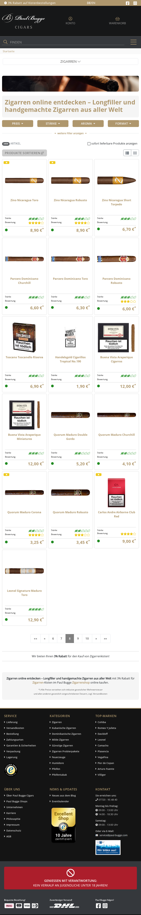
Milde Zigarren (60, 739)
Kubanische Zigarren (64, 728)
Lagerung (11, 757)
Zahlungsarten (14, 739)
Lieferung (12, 722)
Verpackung (13, 751)
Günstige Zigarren (62, 745)
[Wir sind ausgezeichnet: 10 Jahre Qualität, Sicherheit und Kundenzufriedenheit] (64, 826)
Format (121, 123)
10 (87, 638)
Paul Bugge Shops (16, 801)
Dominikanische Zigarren (66, 733)
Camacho (103, 745)
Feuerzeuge (58, 757)
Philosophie (13, 818)
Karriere (11, 813)
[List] (127, 152)
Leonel (102, 739)
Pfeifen (56, 768)
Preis (16, 123)
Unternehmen (14, 807)
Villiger (102, 774)
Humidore (58, 763)
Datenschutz (13, 830)
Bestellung (12, 733)
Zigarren (38, 682)
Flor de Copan (106, 763)
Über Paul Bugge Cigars (20, 795)
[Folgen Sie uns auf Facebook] (128, 3)
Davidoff (103, 733)
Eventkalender (60, 801)
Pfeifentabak (59, 774)
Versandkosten (15, 728)
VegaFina (103, 757)
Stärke (51, 123)
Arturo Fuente (106, 768)
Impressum (12, 824)
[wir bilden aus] (108, 846)
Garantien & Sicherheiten (21, 745)
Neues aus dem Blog (64, 795)
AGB (8, 836)
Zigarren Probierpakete (65, 751)
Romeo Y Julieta (107, 728)
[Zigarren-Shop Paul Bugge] (23, 21)
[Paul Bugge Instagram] (135, 3)
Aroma (86, 123)
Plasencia (103, 751)
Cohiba (102, 722)
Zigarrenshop (81, 682)
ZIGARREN (69, 61)
